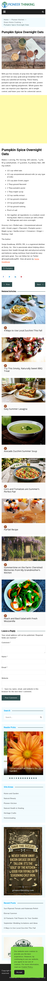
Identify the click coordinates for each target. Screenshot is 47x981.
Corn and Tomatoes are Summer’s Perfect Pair (21, 490)
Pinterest (22, 276)
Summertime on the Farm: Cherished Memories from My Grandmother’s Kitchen (23, 570)
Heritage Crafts (10, 813)
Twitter (10, 276)
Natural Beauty (10, 798)
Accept (19, 972)
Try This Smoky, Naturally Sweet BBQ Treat (23, 369)
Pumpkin (9, 268)
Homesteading (10, 818)
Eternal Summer (10, 913)
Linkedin (16, 276)
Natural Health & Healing (14, 808)
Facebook (4, 276)
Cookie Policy (27, 967)
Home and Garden (11, 793)
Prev (8, 284)
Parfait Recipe (11, 529)
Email (5, 667)
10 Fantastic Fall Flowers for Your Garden (23, 769)
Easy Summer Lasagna (15, 408)
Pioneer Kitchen (10, 803)
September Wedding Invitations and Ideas (21, 923)
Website (5, 678)
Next (39, 284)
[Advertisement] (23, 119)
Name (5, 657)
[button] (9, 778)
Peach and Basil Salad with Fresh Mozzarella (20, 620)
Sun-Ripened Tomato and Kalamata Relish (21, 908)
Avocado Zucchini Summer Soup (20, 451)
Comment (6, 642)
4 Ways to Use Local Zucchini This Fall (23, 330)
